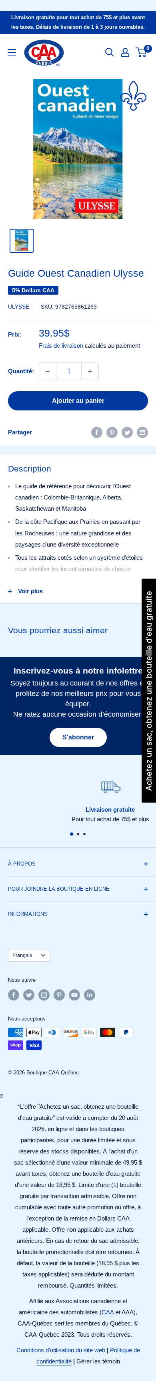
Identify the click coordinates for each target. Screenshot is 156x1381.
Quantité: (21, 371)
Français (22, 955)
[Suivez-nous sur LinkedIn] (89, 995)
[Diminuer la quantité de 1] (47, 371)
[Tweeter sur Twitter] (127, 432)
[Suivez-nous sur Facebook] (13, 995)
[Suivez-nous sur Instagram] (44, 995)
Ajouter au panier (78, 400)
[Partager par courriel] (142, 432)
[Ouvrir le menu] (12, 52)
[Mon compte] (125, 52)
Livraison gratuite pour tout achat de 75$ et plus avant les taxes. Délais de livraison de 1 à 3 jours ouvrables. (78, 22)
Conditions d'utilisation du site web (60, 1350)
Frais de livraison (61, 345)
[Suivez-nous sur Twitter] (28, 995)
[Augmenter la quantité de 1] (90, 371)
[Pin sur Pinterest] (112, 432)
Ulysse (18, 306)
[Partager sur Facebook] (96, 432)
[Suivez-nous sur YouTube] (74, 995)
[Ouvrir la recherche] (109, 52)
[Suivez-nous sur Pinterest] (59, 995)
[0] (141, 52)
